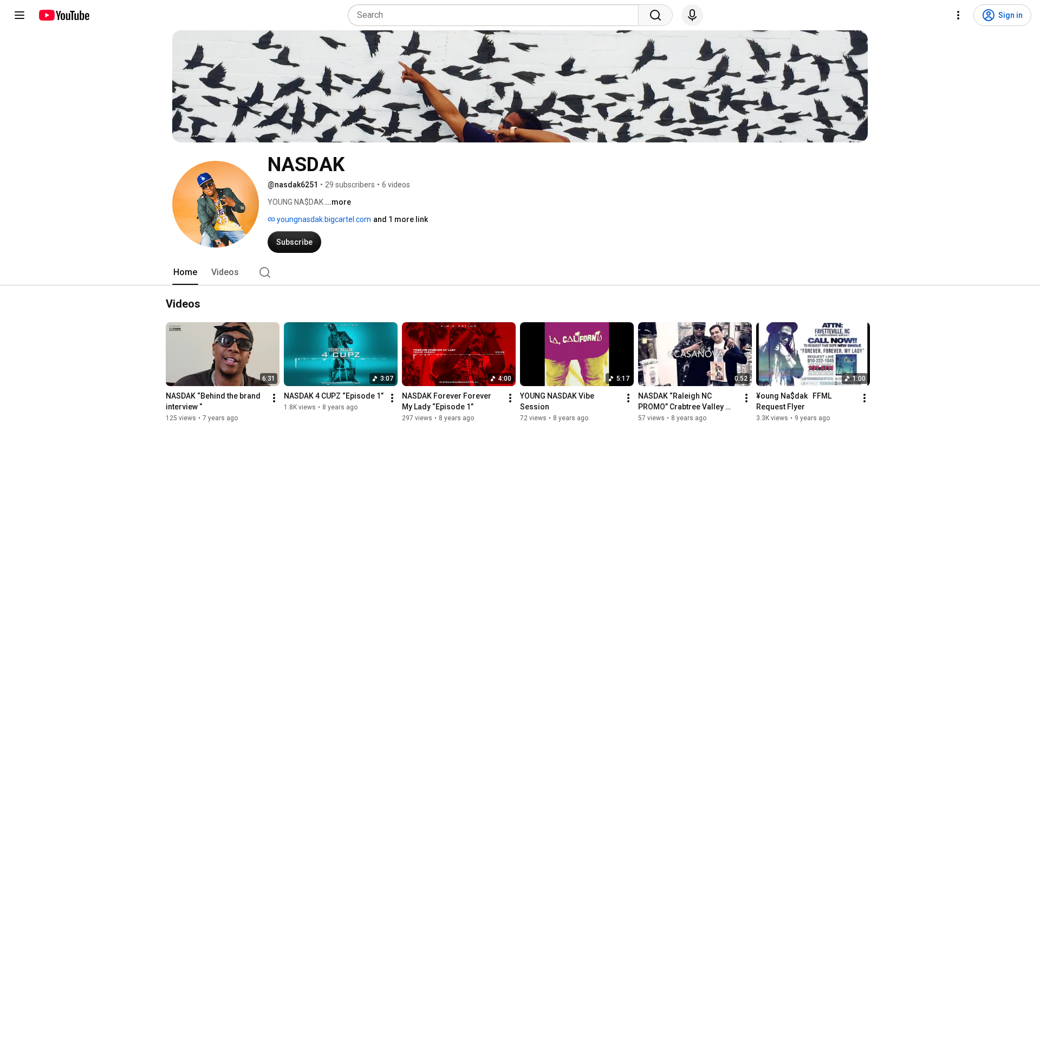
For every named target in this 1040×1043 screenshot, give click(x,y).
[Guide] (19, 15)
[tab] (185, 272)
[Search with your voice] (692, 15)
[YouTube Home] (63, 15)
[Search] (655, 15)
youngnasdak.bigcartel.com (323, 219)
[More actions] (274, 398)
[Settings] (958, 15)
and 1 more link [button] (400, 219)
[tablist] (520, 272)
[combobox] (496, 15)
